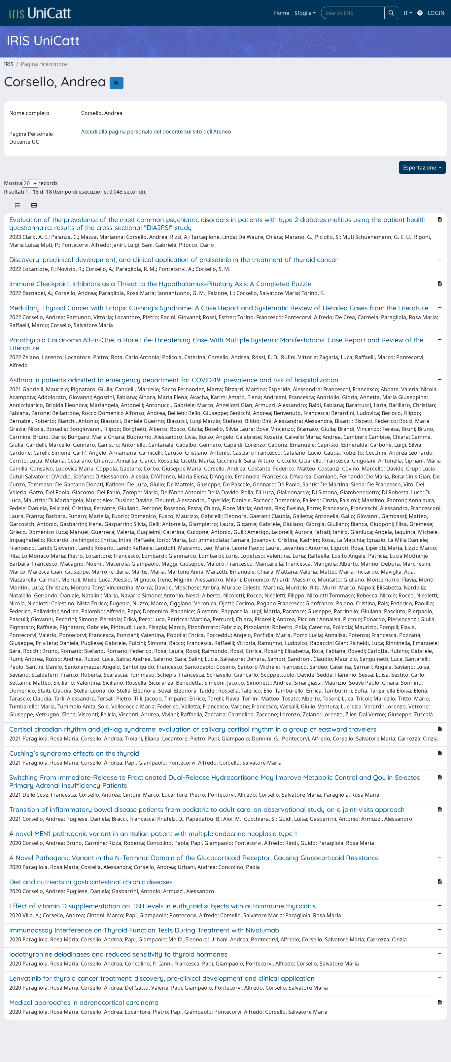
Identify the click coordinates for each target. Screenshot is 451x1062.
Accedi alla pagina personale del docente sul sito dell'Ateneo (156, 131)
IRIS (9, 64)
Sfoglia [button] (303, 13)
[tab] (17, 205)
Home (281, 13)
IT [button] (405, 13)
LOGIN (436, 13)
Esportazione (420, 167)
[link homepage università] (40, 13)
